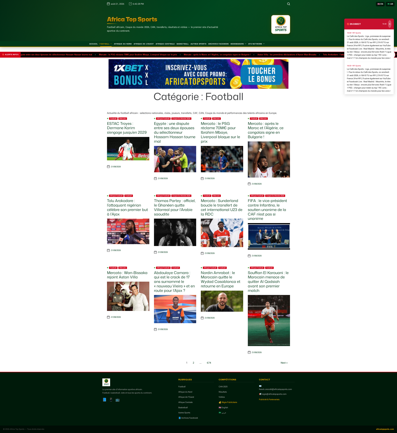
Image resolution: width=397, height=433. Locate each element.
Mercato (122, 119)
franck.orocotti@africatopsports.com (275, 389)
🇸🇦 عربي (222, 412)
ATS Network (255, 44)
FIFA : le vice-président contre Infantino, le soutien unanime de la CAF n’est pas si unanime (267, 209)
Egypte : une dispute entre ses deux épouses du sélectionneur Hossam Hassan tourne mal (174, 132)
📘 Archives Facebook (188, 418)
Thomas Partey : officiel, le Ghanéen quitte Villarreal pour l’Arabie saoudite (175, 207)
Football (104, 44)
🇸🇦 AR (390, 4)
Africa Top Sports (132, 19)
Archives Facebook (218, 44)
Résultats (223, 392)
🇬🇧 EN (380, 4)
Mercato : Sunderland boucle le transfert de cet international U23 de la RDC (221, 207)
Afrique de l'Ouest (186, 397)
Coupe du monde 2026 (181, 119)
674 (209, 362)
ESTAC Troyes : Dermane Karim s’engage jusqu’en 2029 (127, 128)
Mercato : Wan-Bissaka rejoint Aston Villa (127, 275)
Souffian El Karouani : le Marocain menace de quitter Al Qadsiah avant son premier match (268, 281)
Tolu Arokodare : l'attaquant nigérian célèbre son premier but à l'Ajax (342, 54)
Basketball (183, 44)
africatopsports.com (385, 429)
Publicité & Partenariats (269, 399)
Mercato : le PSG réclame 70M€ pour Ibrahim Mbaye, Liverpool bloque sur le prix (124, 54)
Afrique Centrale (165, 44)
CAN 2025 (223, 386)
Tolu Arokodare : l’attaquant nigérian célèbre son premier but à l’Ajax (127, 207)
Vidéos (222, 397)
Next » (284, 362)
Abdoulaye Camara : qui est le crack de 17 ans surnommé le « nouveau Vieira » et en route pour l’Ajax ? (174, 281)
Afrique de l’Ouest (144, 44)
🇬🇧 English (223, 407)
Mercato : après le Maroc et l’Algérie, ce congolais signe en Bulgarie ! (203, 54)
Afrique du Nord (123, 44)
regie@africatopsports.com (274, 394)
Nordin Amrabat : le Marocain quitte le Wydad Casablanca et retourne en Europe (220, 279)
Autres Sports (198, 44)
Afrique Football (163, 119)
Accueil (93, 44)
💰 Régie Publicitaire (228, 402)
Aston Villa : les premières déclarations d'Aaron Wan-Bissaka (272, 54)
